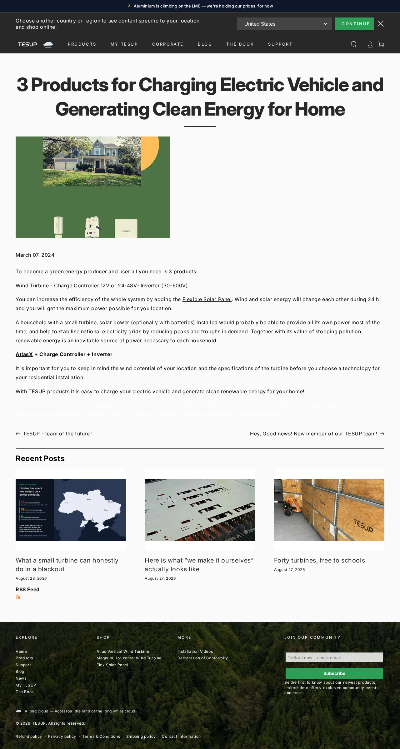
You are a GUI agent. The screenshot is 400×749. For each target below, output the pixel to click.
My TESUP (26, 685)
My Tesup (124, 44)
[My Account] (370, 44)
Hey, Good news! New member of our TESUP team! (313, 433)
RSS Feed (28, 589)
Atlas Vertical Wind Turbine (123, 651)
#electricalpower (86, 414)
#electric (120, 414)
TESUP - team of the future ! (58, 433)
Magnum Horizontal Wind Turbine (129, 658)
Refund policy (29, 736)
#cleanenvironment (39, 414)
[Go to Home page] (34, 44)
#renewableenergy (90, 405)
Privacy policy (62, 736)
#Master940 (219, 414)
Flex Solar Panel (112, 664)
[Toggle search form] (354, 44)
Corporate (168, 44)
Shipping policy (141, 736)
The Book (240, 44)
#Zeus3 (271, 414)
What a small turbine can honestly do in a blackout (67, 565)
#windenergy (216, 405)
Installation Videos (195, 651)
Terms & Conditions (101, 736)
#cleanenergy (319, 405)
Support (280, 44)
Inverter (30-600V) (164, 285)
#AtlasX (193, 414)
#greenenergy (132, 405)
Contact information (181, 736)
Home (21, 651)
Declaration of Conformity (203, 658)
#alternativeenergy (174, 405)
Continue (356, 23)
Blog (205, 44)
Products (82, 44)
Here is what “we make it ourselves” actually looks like (199, 565)
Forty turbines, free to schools (319, 560)
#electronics (49, 405)
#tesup (24, 405)
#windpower (249, 405)
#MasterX (248, 414)
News (21, 678)
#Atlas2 (167, 414)
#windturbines (284, 405)
